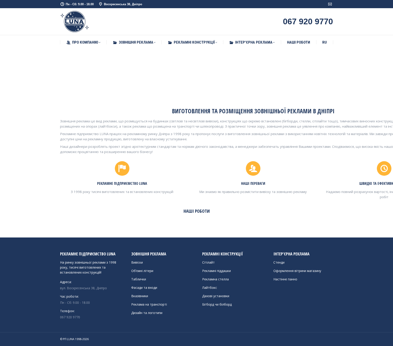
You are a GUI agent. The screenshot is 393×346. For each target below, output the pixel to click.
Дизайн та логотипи (146, 313)
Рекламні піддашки (216, 271)
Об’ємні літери (142, 271)
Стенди (279, 262)
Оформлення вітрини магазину (297, 271)
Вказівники (139, 296)
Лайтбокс (209, 287)
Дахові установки (215, 296)
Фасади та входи (144, 287)
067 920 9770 (70, 317)
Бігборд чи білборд (217, 304)
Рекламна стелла (215, 279)
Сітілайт (208, 262)
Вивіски (137, 262)
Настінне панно (285, 279)
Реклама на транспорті (149, 304)
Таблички (138, 279)
